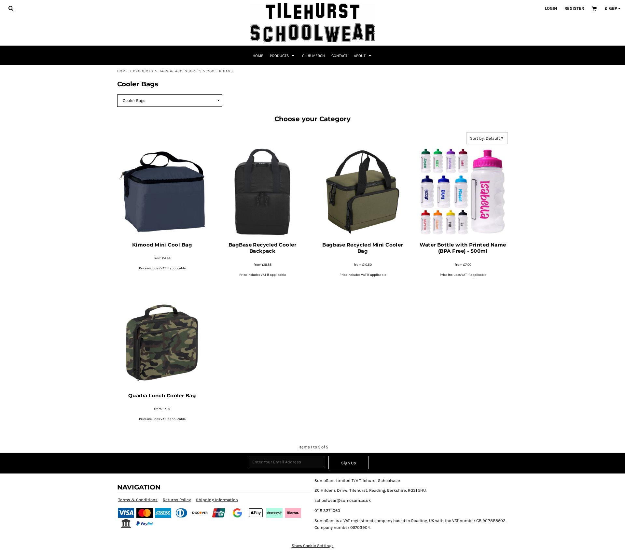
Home (122, 71)
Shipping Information (217, 499)
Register (574, 8)
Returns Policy (177, 499)
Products (143, 71)
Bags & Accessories (180, 71)
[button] (10, 8)
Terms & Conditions (138, 499)
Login (551, 8)
